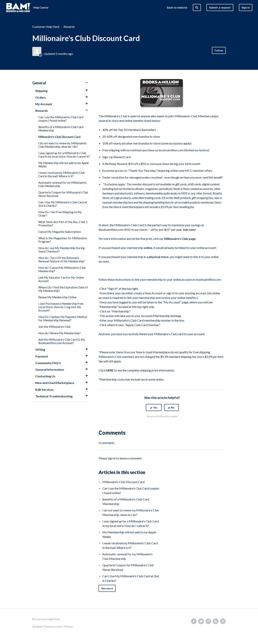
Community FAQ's (48, 363)
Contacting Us (45, 376)
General (39, 83)
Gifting (40, 349)
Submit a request (220, 7)
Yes (155, 407)
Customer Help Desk (45, 26)
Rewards (69, 26)
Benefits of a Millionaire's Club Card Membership (60, 128)
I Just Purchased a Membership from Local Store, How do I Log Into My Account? (60, 307)
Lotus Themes (64, 626)
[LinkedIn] (170, 426)
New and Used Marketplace (54, 383)
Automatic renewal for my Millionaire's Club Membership (62, 184)
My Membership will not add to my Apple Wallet (63, 164)
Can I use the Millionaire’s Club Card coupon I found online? (60, 118)
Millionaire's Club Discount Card (59, 136)
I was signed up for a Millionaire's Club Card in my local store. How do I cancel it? (64, 154)
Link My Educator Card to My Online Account (61, 279)
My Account (43, 104)
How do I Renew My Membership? (59, 333)
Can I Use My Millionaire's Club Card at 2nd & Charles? (62, 203)
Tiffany (49, 49)
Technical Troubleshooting (54, 396)
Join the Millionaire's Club (54, 326)
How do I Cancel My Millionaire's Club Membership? (62, 269)
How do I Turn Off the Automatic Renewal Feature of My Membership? (61, 259)
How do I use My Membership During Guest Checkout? (61, 249)
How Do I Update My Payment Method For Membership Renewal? (62, 318)
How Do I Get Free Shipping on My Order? (60, 213)
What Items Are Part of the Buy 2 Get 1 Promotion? (63, 223)
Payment (41, 356)
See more (107, 588)
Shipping (41, 90)
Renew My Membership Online (57, 297)
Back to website (177, 7)
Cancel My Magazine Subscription (59, 231)
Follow (219, 50)
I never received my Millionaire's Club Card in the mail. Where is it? (61, 174)
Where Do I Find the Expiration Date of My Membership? (63, 289)
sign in (112, 458)
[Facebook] (154, 426)
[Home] (18, 7)
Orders (40, 97)
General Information (49, 369)
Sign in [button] (246, 7)
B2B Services (44, 389)
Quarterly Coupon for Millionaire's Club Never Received (63, 194)
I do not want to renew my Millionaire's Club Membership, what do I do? (62, 144)
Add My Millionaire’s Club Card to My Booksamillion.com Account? (61, 341)
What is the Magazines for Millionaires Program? (62, 239)
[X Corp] (162, 426)
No (173, 407)
